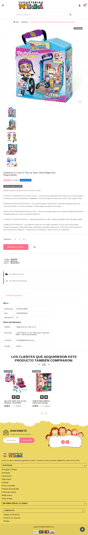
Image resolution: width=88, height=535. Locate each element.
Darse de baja (7, 498)
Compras (5, 482)
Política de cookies (9, 492)
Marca (5, 303)
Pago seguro (6, 479)
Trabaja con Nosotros (11, 515)
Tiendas (6, 521)
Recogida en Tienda (9, 469)
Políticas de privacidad (10, 489)
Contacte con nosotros (11, 518)
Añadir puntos (7, 495)
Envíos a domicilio (8, 486)
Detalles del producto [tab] (14, 295)
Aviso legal (6, 473)
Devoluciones (7, 476)
